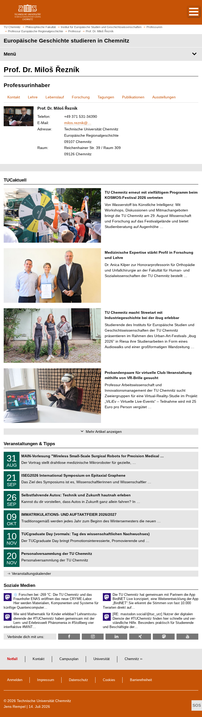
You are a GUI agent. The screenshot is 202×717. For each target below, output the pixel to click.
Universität (101, 659)
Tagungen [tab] (106, 97)
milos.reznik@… (77, 123)
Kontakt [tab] (13, 97)
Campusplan (68, 659)
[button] (188, 12)
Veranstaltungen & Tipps (29, 443)
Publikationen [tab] (133, 97)
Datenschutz (78, 680)
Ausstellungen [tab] (164, 97)
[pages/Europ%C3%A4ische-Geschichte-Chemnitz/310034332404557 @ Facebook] (69, 637)
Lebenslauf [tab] (55, 97)
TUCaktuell (15, 180)
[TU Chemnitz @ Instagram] (93, 637)
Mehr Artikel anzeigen (104, 431)
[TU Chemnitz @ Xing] (140, 637)
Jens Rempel (15, 706)
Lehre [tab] (33, 97)
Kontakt (38, 659)
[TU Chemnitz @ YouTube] (187, 637)
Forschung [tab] (81, 97)
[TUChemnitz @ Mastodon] (164, 637)
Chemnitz (132, 659)
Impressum (45, 680)
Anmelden (14, 680)
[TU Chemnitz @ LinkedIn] (116, 637)
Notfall (12, 659)
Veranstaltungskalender (31, 573)
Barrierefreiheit (141, 680)
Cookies (109, 680)
